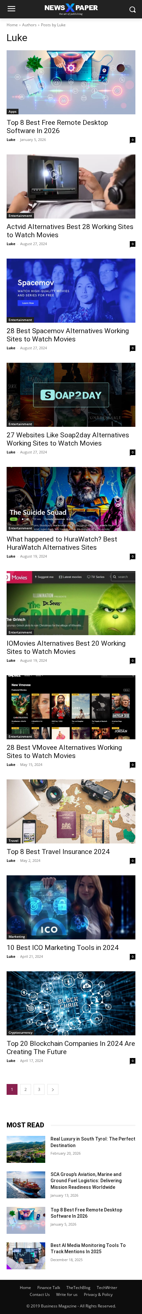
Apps (13, 111)
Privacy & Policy (98, 1294)
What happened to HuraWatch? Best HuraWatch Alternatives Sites (62, 543)
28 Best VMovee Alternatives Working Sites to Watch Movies (64, 752)
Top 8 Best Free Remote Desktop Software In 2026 (57, 127)
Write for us (67, 1294)
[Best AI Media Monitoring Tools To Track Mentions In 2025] (26, 1255)
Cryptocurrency (20, 1032)
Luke (11, 139)
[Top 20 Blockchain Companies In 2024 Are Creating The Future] (71, 1003)
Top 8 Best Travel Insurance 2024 (58, 852)
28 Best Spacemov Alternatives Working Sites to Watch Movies (68, 335)
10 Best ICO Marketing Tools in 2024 (63, 948)
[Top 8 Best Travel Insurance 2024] (71, 811)
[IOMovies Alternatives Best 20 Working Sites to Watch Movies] (71, 603)
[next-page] (52, 1089)
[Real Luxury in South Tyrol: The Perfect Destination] (26, 1149)
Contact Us (40, 1294)
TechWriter (107, 1287)
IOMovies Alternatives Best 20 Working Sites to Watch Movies (66, 647)
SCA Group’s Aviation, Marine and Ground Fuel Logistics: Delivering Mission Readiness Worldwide (86, 1181)
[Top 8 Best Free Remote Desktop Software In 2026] (71, 82)
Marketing (17, 936)
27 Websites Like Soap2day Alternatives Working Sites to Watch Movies (68, 439)
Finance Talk (48, 1287)
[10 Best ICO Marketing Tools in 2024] (71, 907)
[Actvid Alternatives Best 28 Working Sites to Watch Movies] (71, 186)
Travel (13, 840)
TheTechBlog (78, 1287)
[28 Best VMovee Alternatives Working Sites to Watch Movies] (71, 707)
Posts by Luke (53, 25)
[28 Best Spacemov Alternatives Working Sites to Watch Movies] (71, 291)
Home (12, 25)
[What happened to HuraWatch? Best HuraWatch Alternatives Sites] (71, 499)
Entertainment (20, 215)
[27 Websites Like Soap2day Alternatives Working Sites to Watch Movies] (71, 395)
